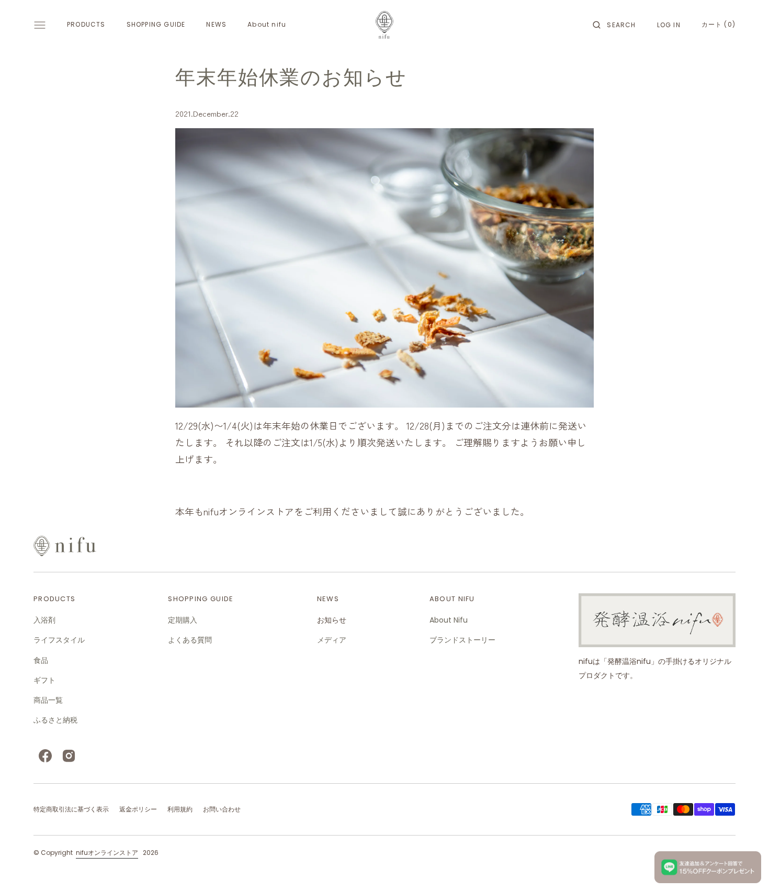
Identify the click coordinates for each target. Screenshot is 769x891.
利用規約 (180, 809)
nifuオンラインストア (107, 852)
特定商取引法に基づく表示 (71, 809)
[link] (384, 546)
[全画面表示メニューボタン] (39, 25)
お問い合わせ (222, 809)
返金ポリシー (138, 809)
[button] (614, 25)
